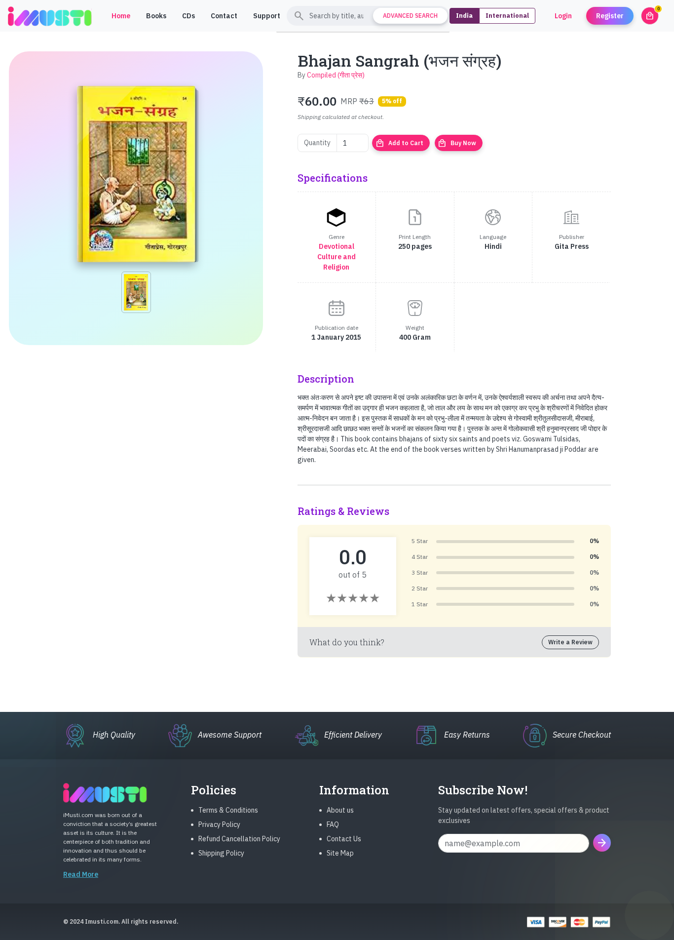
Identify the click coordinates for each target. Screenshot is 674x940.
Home (121, 15)
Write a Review (570, 642)
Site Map (340, 853)
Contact (224, 15)
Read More (80, 874)
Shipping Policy (221, 853)
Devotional (336, 246)
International (507, 15)
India (464, 15)
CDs (188, 15)
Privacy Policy (219, 824)
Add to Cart (399, 143)
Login (563, 15)
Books (156, 15)
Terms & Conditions (228, 810)
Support (266, 15)
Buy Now (457, 143)
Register (610, 15)
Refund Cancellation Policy (239, 838)
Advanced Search (410, 15)
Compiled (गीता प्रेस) (336, 75)
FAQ (333, 824)
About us (340, 810)
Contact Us (344, 838)
